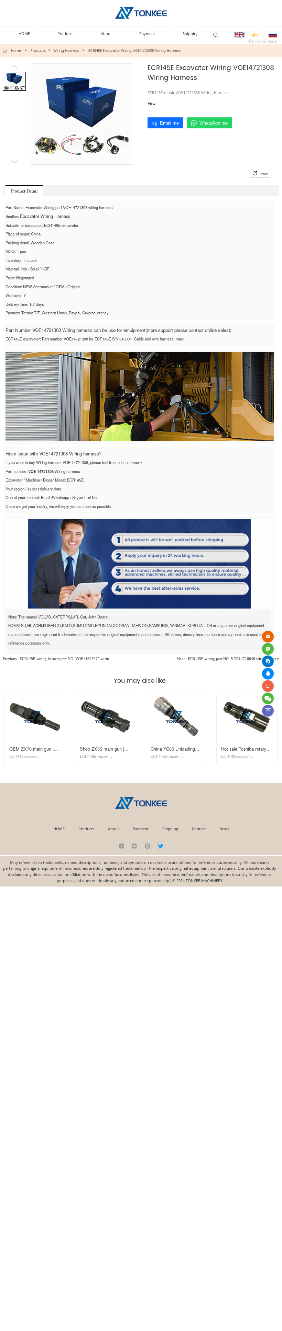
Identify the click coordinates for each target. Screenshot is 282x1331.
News (224, 828)
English (253, 34)
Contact (199, 828)
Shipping (170, 828)
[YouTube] (135, 846)
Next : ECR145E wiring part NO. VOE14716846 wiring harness (228, 659)
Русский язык (263, 41)
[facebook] (121, 846)
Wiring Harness (66, 51)
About (113, 828)
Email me (169, 123)
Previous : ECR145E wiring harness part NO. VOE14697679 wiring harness (58, 659)
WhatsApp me (213, 123)
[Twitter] (161, 846)
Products (38, 51)
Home (16, 51)
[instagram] (148, 846)
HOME (59, 828)
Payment (141, 828)
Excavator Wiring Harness (45, 216)
